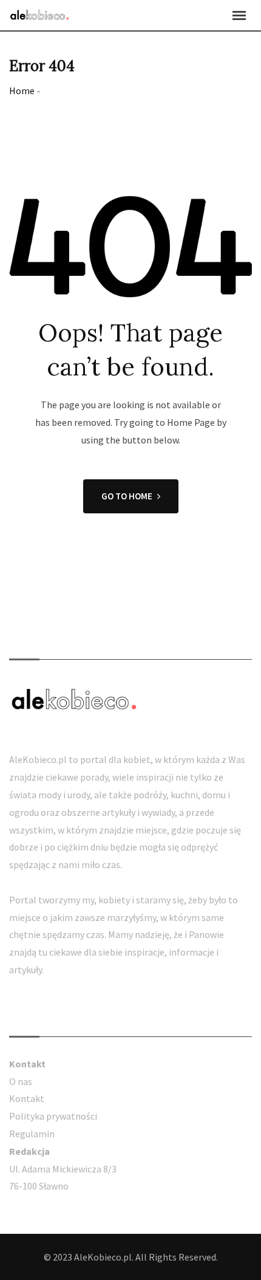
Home (22, 90)
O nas (20, 1081)
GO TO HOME (126, 496)
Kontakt (26, 1098)
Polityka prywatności (53, 1116)
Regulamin (32, 1134)
